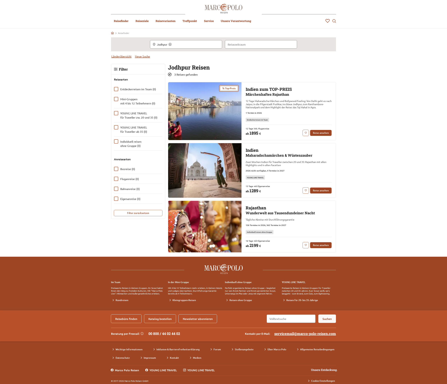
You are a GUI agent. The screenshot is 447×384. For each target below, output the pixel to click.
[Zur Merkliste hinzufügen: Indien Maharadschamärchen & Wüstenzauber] (306, 190)
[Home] (112, 33)
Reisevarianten (165, 21)
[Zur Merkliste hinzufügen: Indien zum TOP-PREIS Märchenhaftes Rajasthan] (306, 133)
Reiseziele (142, 21)
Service (209, 21)
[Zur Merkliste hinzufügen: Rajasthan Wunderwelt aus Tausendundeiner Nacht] (306, 245)
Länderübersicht (121, 56)
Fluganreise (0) (129, 179)
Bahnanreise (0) (130, 189)
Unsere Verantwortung (236, 21)
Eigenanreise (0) (130, 198)
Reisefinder (121, 21)
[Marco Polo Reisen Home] (223, 8)
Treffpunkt (189, 21)
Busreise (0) (127, 169)
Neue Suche (142, 56)
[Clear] (170, 44)
